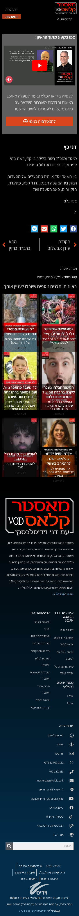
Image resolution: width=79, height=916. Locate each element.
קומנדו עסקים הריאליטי (65, 684)
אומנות (51, 277)
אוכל (60, 277)
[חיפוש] (9, 846)
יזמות (64, 268)
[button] (73, 228)
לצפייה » (58, 414)
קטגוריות (66, 19)
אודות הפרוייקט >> (63, 594)
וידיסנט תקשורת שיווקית (32, 910)
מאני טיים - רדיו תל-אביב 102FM (64, 616)
